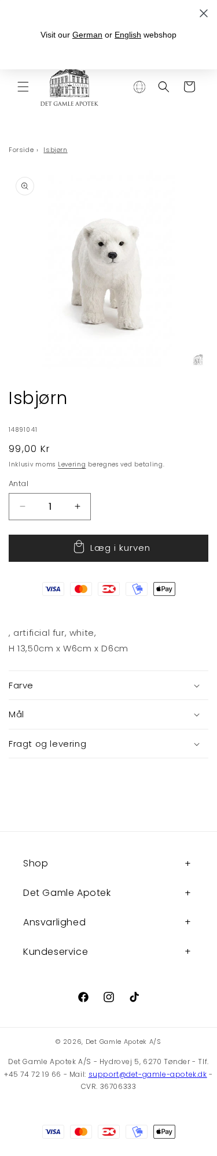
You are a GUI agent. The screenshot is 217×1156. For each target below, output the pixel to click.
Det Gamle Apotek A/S (123, 1041)
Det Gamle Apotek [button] (67, 892)
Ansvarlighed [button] (54, 922)
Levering (72, 464)
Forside (21, 149)
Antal (18, 483)
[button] (23, 86)
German (87, 34)
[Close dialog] (203, 13)
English (128, 34)
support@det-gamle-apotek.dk (148, 1074)
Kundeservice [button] (55, 951)
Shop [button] (35, 863)
